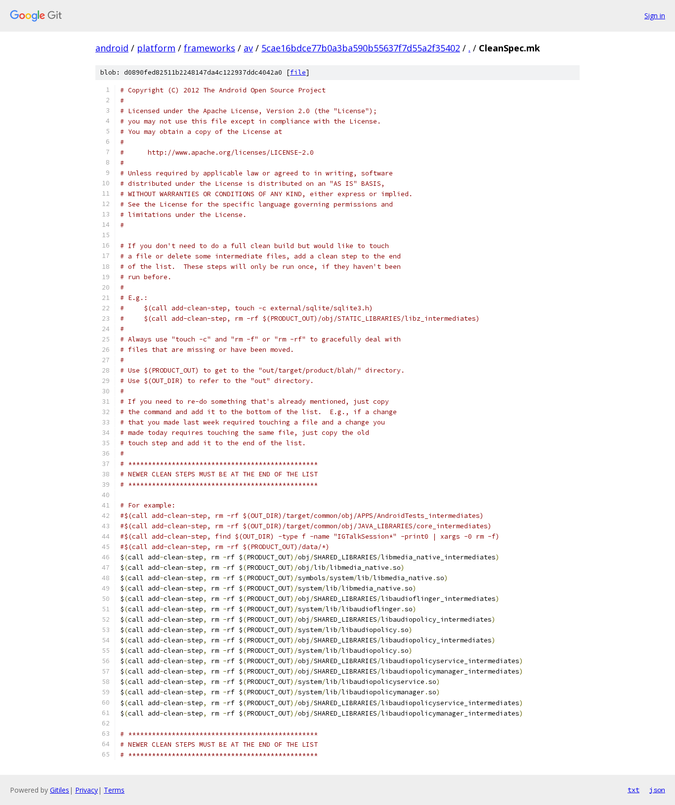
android (111, 48)
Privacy (86, 790)
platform (156, 48)
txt (633, 789)
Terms (114, 790)
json (657, 789)
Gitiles (59, 790)
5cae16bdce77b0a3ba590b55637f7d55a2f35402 (360, 48)
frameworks (209, 48)
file (298, 72)
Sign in (654, 15)
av (248, 48)
